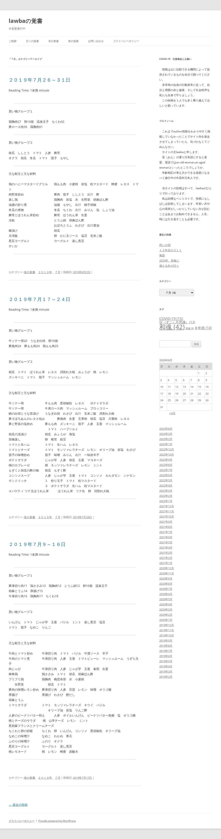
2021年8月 (165, 527)
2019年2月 (165, 677)
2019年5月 (165, 661)
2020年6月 (165, 594)
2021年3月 (165, 553)
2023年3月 (165, 434)
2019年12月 (166, 625)
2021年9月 (165, 522)
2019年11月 (166, 630)
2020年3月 (165, 609)
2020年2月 (165, 615)
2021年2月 (165, 558)
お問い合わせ (96, 41)
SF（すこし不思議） (177, 322)
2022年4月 (165, 485)
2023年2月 (165, 439)
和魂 (172, 327)
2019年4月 (165, 666)
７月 (57, 272)
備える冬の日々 (169, 266)
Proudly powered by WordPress (57, 821)
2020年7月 (165, 589)
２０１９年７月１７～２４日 (39, 299)
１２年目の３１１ (170, 250)
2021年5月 (165, 542)
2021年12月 (166, 506)
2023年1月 (165, 444)
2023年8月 (165, 429)
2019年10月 (166, 635)
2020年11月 (166, 573)
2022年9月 (165, 460)
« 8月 (172, 413)
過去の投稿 (18, 805)
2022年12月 (166, 449)
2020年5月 (165, 599)
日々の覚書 (32, 41)
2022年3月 (165, 491)
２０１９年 (45, 272)
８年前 (203, 328)
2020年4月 (165, 604)
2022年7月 (165, 470)
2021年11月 (166, 511)
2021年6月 (165, 537)
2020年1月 (165, 620)
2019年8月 (165, 646)
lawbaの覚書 (26, 21)
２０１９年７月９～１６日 (37, 544)
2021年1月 (165, 563)
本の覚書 (53, 41)
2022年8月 (165, 465)
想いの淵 (164, 245)
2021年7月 (165, 532)
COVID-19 (171, 318)
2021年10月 (166, 516)
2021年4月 (165, 547)
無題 (162, 255)
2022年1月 (165, 501)
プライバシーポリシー (126, 41)
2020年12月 (166, 568)
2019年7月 (165, 651)
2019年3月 (165, 671)
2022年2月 (165, 496)
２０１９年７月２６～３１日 (39, 79)
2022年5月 (165, 480)
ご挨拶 (12, 41)
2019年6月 (165, 656)
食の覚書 (73, 41)
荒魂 (190, 328)
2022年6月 (165, 475)
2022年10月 (166, 454)
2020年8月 (165, 584)
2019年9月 (165, 640)
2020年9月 (165, 578)
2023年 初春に (169, 260)
